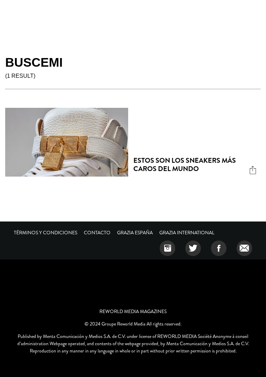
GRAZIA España (135, 232)
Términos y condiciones (45, 232)
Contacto (97, 232)
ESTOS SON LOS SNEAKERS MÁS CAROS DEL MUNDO (184, 164)
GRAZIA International (186, 232)
